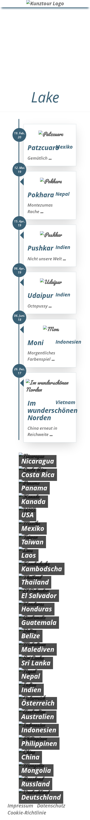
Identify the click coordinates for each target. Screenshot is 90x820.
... (50, 158)
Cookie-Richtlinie (27, 812)
